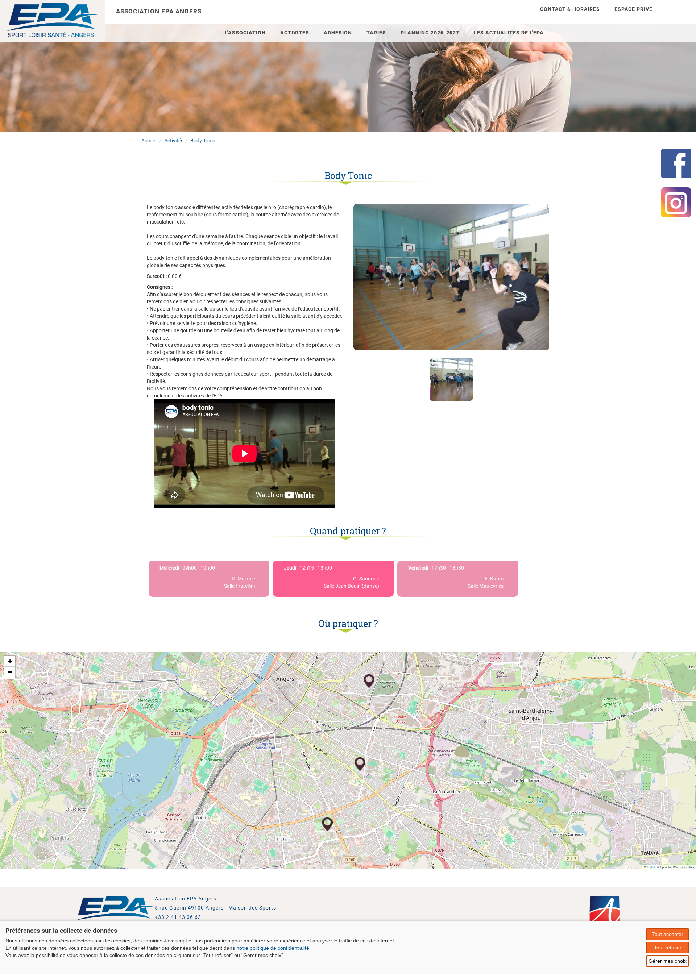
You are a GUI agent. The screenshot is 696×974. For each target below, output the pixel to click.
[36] (451, 276)
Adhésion (338, 33)
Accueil (149, 140)
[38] (451, 379)
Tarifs (376, 33)
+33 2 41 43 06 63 (178, 917)
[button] (369, 681)
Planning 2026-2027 (430, 33)
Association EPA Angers (159, 11)
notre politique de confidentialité (272, 948)
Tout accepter (667, 934)
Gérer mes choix (668, 961)
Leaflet (650, 867)
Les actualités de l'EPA (509, 33)
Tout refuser (668, 947)
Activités (294, 33)
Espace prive (633, 9)
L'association (245, 33)
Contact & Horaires (570, 9)
